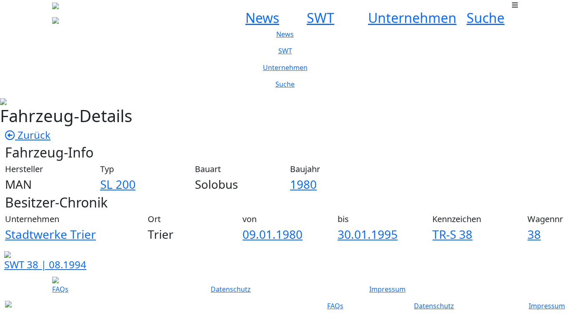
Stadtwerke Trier (50, 234)
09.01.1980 (272, 234)
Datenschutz (231, 289)
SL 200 (118, 184)
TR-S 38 (452, 234)
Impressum (387, 289)
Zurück (32, 135)
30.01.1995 (368, 234)
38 (534, 234)
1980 (303, 184)
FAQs (60, 289)
